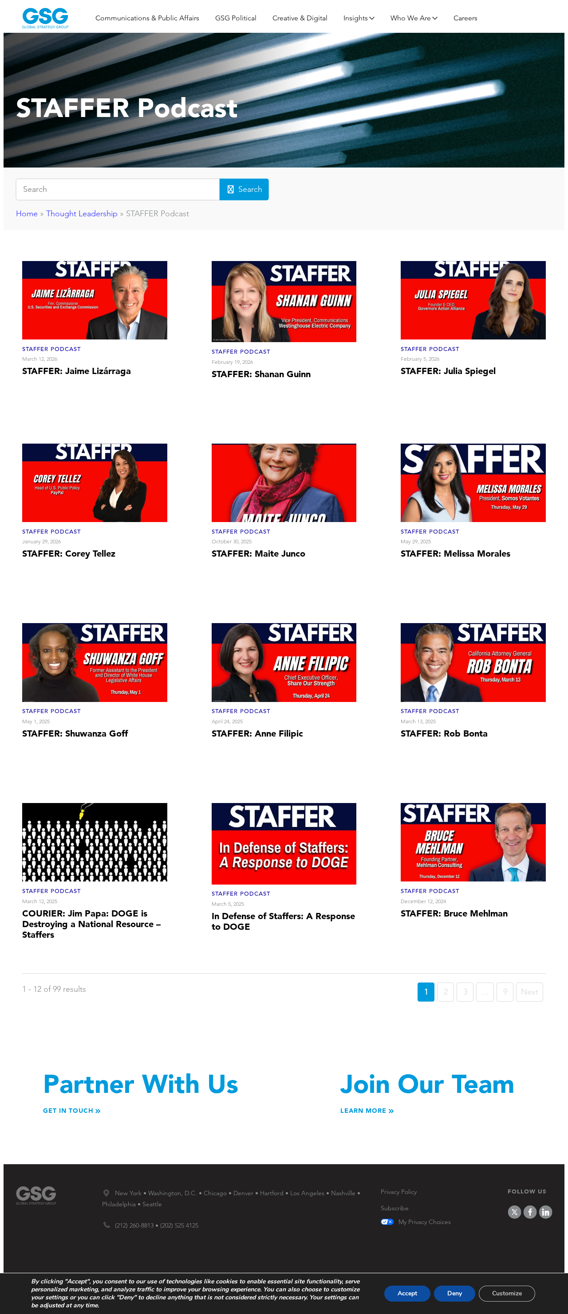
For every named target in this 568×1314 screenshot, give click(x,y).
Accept (407, 1293)
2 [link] (446, 992)
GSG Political (235, 18)
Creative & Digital (299, 18)
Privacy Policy (399, 1192)
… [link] (485, 992)
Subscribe (395, 1208)
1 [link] (426, 992)
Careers (465, 18)
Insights (355, 18)
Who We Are (410, 18)
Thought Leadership (82, 213)
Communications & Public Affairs (147, 18)
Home (27, 213)
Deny (454, 1293)
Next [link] (529, 992)
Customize (507, 1293)
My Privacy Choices (424, 1222)
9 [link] (505, 992)
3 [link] (465, 992)
